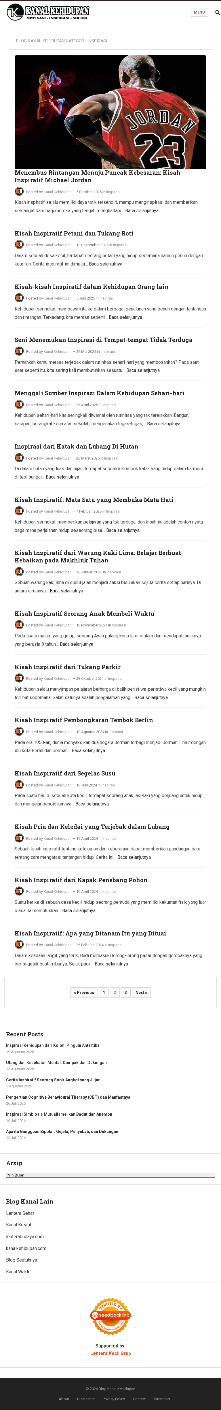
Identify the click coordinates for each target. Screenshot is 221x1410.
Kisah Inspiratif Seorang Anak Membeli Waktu (84, 613)
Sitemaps (162, 1399)
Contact (139, 1399)
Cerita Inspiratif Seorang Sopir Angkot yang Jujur (53, 1080)
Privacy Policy (114, 1399)
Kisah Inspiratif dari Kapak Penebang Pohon (81, 880)
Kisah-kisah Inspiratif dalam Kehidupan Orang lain (92, 286)
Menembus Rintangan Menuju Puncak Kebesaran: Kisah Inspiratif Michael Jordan (97, 176)
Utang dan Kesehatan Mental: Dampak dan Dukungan (56, 1062)
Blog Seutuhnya (21, 1260)
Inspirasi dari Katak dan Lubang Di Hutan (76, 446)
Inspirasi (113, 192)
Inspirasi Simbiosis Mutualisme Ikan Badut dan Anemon (59, 1114)
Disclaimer (86, 1399)
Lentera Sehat (20, 1213)
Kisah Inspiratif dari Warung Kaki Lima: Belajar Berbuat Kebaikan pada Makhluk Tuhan (98, 556)
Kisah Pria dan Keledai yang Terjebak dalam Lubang (92, 826)
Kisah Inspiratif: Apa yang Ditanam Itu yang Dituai (90, 933)
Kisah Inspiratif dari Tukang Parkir (68, 667)
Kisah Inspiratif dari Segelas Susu (65, 773)
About (64, 1399)
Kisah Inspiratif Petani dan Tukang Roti (74, 233)
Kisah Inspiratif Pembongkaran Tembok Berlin (84, 720)
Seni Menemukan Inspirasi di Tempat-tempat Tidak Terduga (104, 339)
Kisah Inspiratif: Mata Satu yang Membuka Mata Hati (94, 499)
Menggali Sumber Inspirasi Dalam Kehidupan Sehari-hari (100, 393)
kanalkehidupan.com (26, 1248)
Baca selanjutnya (142, 210)
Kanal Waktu (18, 1272)
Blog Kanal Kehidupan (117, 1389)
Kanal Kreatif (19, 1225)
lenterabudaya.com (25, 1236)
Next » (141, 992)
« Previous (84, 992)
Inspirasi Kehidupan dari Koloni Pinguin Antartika (53, 1045)
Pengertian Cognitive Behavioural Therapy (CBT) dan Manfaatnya (68, 1097)
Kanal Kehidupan (58, 192)
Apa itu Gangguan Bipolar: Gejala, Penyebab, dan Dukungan (62, 1131)
